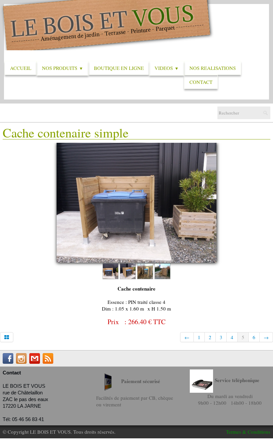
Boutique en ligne (119, 68)
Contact (200, 82)
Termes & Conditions (248, 431)
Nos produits (62, 68)
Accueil (20, 68)
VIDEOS (166, 68)
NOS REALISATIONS (212, 68)
